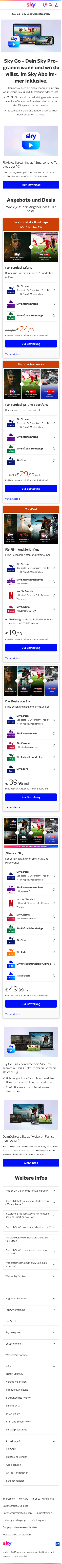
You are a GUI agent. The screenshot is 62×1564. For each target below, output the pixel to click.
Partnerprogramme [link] (16, 1429)
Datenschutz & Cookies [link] (15, 1505)
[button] (29, 287)
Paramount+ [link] (13, 1405)
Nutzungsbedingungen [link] (15, 1520)
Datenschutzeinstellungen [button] (17, 1513)
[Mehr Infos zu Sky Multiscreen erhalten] (30, 1104)
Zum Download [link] (29, 183)
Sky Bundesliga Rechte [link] (18, 1397)
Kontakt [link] (23, 1498)
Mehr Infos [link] (30, 1151)
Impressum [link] (9, 1498)
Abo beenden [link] (13, 1464)
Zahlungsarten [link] (40, 1520)
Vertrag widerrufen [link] (16, 1381)
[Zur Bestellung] (30, 245)
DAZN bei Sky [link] (13, 1413)
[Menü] (6, 4)
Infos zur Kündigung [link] (17, 1389)
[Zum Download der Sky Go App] (30, 140)
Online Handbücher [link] (17, 1472)
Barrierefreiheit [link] (44, 1513)
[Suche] (48, 5)
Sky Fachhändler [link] (15, 1480)
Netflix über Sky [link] (14, 1373)
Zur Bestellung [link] (30, 341)
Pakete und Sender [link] (16, 1456)
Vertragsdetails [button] (12, 351)
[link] (29, 4)
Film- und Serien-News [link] (18, 1421)
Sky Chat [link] (11, 1448)
